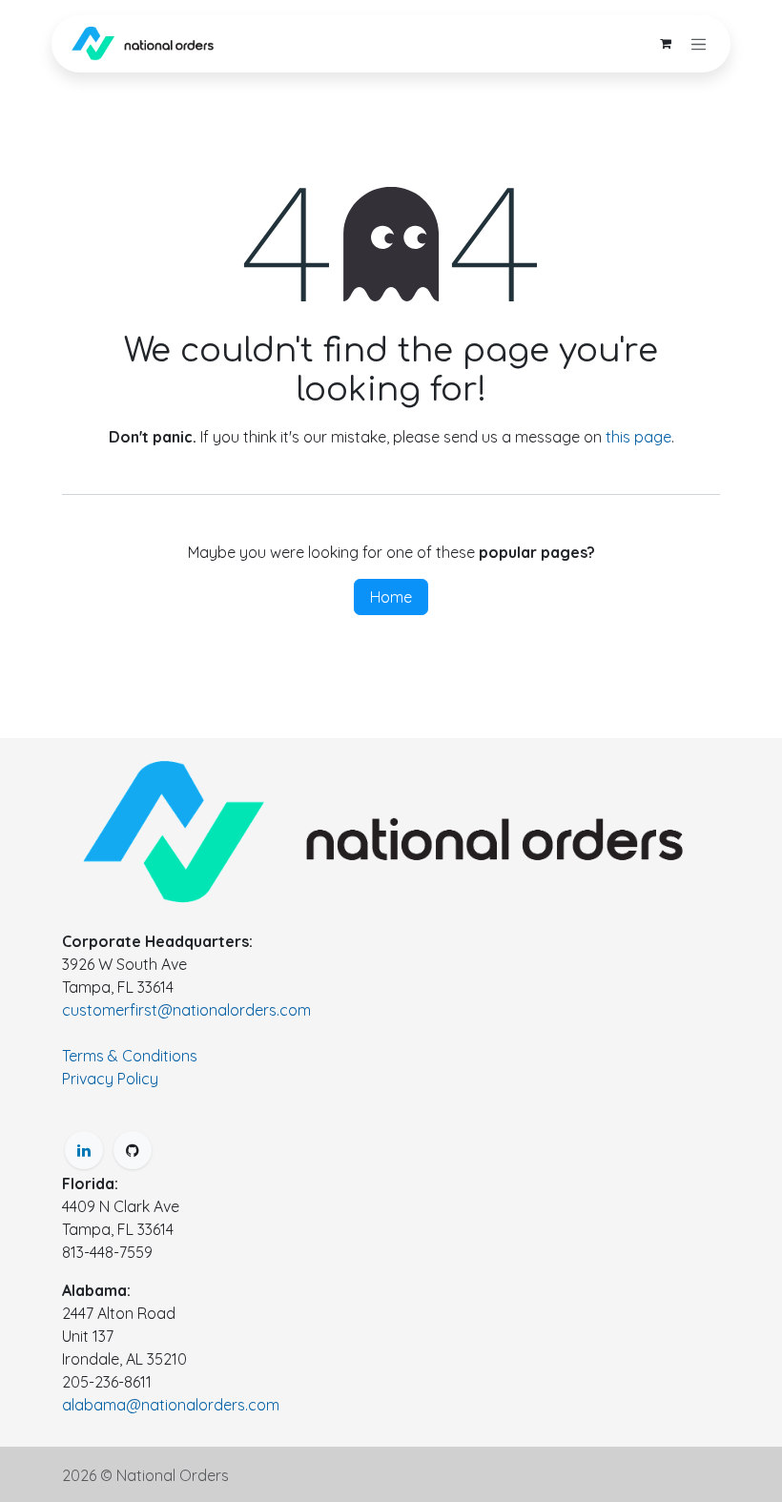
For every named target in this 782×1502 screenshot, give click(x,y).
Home (391, 597)
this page (638, 436)
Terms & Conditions (129, 1055)
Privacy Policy (110, 1078)
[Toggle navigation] (699, 44)
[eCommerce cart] (665, 44)
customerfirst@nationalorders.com (186, 1009)
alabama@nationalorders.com (170, 1404)
